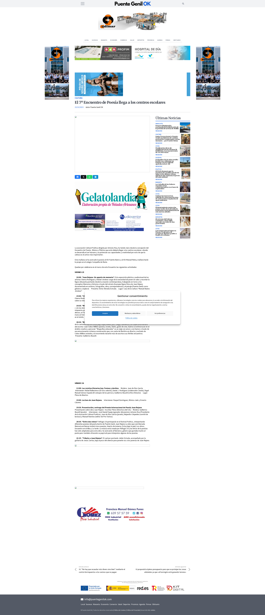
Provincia (134, 604)
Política (158, 169)
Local (157, 146)
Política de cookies (131, 318)
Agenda (142, 604)
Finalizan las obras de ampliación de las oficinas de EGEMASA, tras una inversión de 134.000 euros (166, 150)
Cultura (78, 98)
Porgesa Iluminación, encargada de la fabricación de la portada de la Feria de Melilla (167, 127)
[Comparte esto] (77, 177)
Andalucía (159, 124)
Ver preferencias (160, 313)
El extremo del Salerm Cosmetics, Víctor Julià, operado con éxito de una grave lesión (165, 221)
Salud (120, 604)
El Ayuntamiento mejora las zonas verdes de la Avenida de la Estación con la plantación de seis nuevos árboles (167, 210)
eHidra (153, 610)
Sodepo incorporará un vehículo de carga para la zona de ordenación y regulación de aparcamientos (166, 198)
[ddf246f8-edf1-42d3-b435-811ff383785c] (112, 245)
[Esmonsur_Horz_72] (132, 29)
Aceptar (105, 313)
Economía (105, 604)
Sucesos (158, 158)
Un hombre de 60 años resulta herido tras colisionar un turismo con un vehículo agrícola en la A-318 (166, 162)
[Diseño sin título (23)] (161, 59)
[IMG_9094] (109, 503)
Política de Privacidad (133, 610)
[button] (82, 3)
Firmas (148, 604)
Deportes (158, 217)
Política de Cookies (120, 610)
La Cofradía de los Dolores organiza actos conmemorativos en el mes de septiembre (166, 186)
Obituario (155, 604)
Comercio (113, 604)
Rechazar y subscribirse (132, 313)
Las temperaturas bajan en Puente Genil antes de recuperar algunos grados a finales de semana (166, 233)
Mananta (158, 182)
